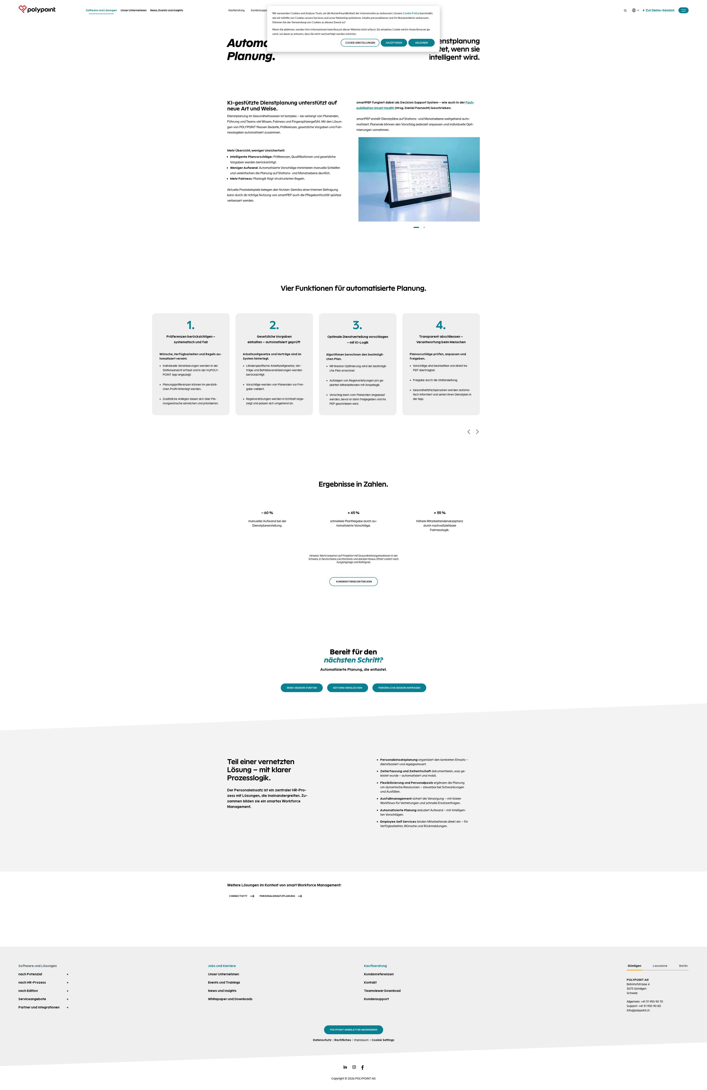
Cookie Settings (383, 1040)
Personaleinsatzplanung (277, 896)
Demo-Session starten (302, 687)
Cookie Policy (411, 13)
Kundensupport (260, 10)
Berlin (683, 966)
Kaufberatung (236, 10)
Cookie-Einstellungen (360, 42)
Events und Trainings (224, 982)
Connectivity (238, 896)
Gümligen (634, 966)
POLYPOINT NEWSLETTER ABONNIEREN (353, 1029)
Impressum (361, 1040)
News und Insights (222, 991)
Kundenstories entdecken (354, 581)
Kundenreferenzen (379, 974)
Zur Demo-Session (660, 10)
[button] (416, 227)
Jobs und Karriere (222, 966)
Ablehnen (421, 42)
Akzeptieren (394, 42)
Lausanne (660, 966)
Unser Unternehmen (223, 974)
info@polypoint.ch (638, 1010)
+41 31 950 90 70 (652, 1001)
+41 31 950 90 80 (650, 1006)
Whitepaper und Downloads (230, 999)
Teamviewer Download (382, 991)
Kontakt (370, 982)
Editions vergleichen (347, 687)
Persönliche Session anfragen (399, 687)
